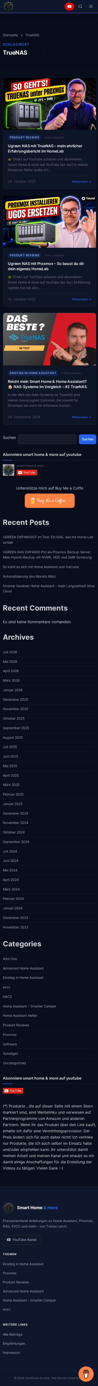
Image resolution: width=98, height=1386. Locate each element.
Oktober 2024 (14, 832)
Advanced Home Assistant (23, 968)
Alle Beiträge (12, 1334)
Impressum (11, 1352)
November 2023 (15, 927)
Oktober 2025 (14, 718)
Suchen (9, 437)
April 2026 (11, 671)
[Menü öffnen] (91, 6)
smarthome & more (37, 1378)
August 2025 (13, 737)
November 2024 (15, 823)
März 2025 (11, 785)
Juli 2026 (10, 652)
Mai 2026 (10, 661)
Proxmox (10, 1035)
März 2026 (11, 680)
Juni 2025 (10, 756)
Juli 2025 (10, 747)
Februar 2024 (13, 898)
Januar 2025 (13, 804)
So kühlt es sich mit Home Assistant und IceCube (41, 567)
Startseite (10, 35)
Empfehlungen (14, 1343)
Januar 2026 (13, 690)
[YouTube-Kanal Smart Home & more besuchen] (69, 6)
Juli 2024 (10, 851)
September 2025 (16, 728)
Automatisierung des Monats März (29, 576)
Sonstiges (10, 1053)
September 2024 (16, 842)
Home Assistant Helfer (20, 1015)
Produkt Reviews (24, 137)
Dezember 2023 (15, 918)
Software (10, 1044)
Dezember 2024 (15, 813)
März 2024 (11, 889)
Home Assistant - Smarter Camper (29, 1300)
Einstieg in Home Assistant (33, 373)
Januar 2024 (13, 908)
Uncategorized (14, 1063)
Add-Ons (10, 959)
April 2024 (11, 880)
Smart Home (37, 1207)
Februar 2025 (13, 794)
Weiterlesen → (81, 181)
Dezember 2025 (15, 699)
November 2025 (15, 709)
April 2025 (11, 775)
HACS (7, 997)
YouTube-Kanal (24, 1240)
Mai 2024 (10, 870)
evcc (6, 987)
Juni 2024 (10, 861)
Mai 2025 (10, 766)
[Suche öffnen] (80, 6)
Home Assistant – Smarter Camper (29, 1006)
